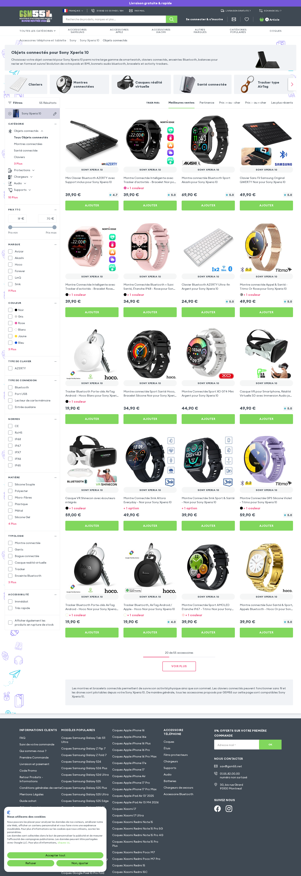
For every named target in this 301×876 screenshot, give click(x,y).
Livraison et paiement (34, 764)
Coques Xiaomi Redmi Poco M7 (133, 852)
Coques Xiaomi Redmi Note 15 (132, 822)
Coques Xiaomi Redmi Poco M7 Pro (136, 859)
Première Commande (34, 757)
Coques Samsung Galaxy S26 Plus (84, 768)
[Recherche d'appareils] (55, 113)
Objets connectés (115, 40)
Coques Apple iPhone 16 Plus (131, 743)
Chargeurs (171, 761)
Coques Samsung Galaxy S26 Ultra (85, 775)
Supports (170, 768)
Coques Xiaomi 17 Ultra (128, 815)
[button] (150, 187)
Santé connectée (25, 150)
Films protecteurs (176, 755)
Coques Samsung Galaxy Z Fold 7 (84, 755)
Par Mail (140, 10)
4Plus (12, 524)
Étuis (167, 748)
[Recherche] (171, 19)
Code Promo (28, 770)
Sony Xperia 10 (89, 40)
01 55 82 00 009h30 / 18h (110, 10)
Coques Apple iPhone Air (129, 776)
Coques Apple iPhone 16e (129, 737)
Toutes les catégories (36, 30)
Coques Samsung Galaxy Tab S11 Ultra (83, 740)
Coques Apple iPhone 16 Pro (131, 750)
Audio (168, 774)
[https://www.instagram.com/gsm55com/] (229, 808)
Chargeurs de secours (178, 787)
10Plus (13, 197)
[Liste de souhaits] (247, 19)
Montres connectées (28, 144)
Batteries (170, 781)
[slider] (10, 227)
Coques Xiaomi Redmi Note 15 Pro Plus (135, 844)
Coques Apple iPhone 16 (128, 730)
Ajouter (92, 205)
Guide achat (27, 801)
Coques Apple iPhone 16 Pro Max (134, 756)
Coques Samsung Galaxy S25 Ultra (85, 794)
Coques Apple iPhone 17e (129, 763)
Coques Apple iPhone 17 (128, 769)
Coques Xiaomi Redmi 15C (129, 872)
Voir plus (179, 666)
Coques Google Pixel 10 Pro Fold (82, 873)
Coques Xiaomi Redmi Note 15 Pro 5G (137, 828)
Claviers (19, 157)
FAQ (22, 738)
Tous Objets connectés (31, 137)
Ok (270, 744)
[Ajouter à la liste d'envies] (113, 119)
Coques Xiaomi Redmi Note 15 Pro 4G (137, 835)
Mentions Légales (31, 794)
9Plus (12, 291)
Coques (169, 742)
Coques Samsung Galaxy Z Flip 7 (83, 748)
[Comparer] (104, 119)
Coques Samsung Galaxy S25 (81, 781)
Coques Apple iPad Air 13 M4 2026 (135, 802)
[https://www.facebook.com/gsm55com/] (217, 808)
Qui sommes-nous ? (32, 751)
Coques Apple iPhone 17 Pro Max (134, 789)
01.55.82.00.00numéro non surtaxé (233, 775)
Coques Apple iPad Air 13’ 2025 (133, 796)
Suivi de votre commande (36, 744)
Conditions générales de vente (40, 788)
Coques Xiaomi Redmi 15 (128, 865)
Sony (73, 40)
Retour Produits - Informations (31, 779)
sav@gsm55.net (231, 766)
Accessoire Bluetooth (178, 794)
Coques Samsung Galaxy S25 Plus (84, 788)
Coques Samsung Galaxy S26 (81, 761)
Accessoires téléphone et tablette (42, 40)
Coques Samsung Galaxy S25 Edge (85, 801)
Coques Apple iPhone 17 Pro (131, 782)
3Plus (18, 163)
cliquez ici (63, 842)
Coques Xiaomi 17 (124, 809)
